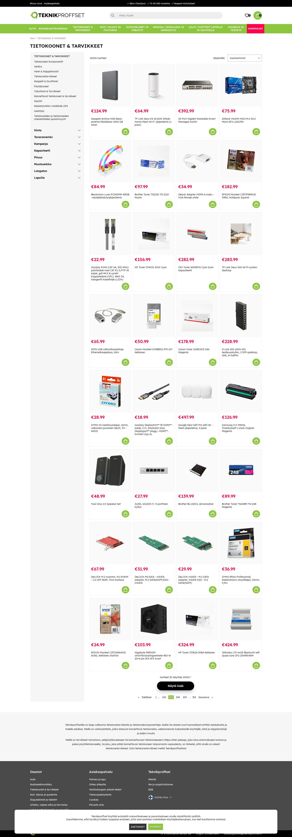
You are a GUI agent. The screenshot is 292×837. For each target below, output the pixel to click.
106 (164, 697)
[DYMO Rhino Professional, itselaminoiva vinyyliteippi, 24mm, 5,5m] (241, 543)
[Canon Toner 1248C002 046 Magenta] (197, 316)
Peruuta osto (96, 804)
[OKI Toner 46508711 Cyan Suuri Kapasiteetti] (197, 234)
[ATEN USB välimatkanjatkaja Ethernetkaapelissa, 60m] (110, 316)
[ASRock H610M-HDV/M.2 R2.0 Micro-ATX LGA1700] (241, 85)
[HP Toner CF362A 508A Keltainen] (197, 619)
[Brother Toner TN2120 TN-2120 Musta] (153, 161)
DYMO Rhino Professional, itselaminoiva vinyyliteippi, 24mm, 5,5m (241, 579)
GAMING (39, 111)
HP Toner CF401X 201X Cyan (151, 267)
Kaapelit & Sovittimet (46, 81)
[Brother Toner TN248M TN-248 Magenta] (241, 470)
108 (178, 697)
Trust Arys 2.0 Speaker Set (106, 503)
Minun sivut (36, 3)
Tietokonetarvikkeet (45, 76)
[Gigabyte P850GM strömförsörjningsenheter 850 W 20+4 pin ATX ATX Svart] (153, 619)
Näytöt (38, 101)
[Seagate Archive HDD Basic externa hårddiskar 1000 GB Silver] (110, 85)
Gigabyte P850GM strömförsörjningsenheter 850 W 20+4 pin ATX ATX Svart (153, 655)
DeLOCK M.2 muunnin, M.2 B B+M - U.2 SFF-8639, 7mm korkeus (109, 578)
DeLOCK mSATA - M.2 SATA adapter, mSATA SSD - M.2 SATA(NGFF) (193, 579)
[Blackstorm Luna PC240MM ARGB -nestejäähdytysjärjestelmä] (110, 161)
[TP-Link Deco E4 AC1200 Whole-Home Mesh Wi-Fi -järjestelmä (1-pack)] (153, 85)
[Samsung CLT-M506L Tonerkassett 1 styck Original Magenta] (241, 391)
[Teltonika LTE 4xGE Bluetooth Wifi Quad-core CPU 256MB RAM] (241, 619)
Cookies (94, 799)
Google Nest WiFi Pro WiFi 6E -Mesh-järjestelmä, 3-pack (195, 426)
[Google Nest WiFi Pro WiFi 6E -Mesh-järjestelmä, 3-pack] (197, 391)
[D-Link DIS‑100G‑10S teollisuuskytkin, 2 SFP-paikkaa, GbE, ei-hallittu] (241, 316)
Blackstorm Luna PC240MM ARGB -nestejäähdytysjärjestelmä (110, 196)
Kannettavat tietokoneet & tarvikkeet (55, 96)
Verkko (38, 66)
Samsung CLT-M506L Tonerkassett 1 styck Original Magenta (238, 428)
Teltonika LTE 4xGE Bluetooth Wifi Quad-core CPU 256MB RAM (241, 654)
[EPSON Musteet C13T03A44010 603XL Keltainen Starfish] (110, 619)
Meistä (152, 779)
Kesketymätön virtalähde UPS (51, 106)
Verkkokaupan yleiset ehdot (105, 789)
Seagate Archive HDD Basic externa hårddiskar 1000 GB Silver (107, 121)
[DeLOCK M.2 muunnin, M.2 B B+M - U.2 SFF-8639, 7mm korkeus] (110, 543)
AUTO (32, 779)
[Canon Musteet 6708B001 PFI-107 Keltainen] (153, 316)
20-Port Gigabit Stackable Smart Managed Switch (196, 120)
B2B (150, 789)
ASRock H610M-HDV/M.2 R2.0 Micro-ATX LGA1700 (239, 120)
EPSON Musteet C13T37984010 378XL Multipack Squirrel (239, 196)
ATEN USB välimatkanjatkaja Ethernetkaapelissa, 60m (107, 351)
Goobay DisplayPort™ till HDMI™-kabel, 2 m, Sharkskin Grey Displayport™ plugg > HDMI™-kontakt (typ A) (154, 429)
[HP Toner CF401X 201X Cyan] (153, 234)
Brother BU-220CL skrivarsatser (196, 503)
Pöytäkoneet (41, 86)
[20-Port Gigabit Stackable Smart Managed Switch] (197, 85)
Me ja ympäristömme (160, 784)
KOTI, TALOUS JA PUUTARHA (43, 794)
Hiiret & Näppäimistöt (46, 71)
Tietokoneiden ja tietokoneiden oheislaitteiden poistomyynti (51, 118)
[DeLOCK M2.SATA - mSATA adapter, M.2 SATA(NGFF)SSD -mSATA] (153, 543)
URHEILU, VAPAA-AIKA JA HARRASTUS (49, 804)
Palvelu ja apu (97, 779)
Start (32, 38)
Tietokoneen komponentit (48, 61)
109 (185, 697)
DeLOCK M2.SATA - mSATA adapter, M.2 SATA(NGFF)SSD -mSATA (152, 579)
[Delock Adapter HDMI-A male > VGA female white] (197, 161)
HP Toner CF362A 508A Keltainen (196, 652)
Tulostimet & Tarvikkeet (47, 91)
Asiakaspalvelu (52, 3)
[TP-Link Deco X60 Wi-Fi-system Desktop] (241, 234)
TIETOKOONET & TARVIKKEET (51, 38)
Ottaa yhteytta (97, 784)
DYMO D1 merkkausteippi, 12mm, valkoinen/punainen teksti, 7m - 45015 (109, 428)
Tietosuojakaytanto (100, 794)
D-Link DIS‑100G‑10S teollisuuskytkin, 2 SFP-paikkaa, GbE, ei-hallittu (240, 352)
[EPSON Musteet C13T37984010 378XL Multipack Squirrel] (241, 161)
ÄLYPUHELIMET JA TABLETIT (43, 799)
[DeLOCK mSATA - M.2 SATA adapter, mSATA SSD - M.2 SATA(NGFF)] (197, 543)
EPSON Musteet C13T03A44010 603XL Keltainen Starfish (108, 654)
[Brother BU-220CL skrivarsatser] (197, 470)
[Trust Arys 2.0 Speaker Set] (110, 470)
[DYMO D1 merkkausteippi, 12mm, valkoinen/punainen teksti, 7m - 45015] (110, 391)
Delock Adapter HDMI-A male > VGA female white (195, 196)
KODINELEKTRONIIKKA (41, 784)
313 (194, 697)
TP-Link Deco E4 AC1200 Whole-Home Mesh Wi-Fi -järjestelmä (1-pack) (153, 121)
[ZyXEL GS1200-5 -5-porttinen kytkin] (153, 470)
